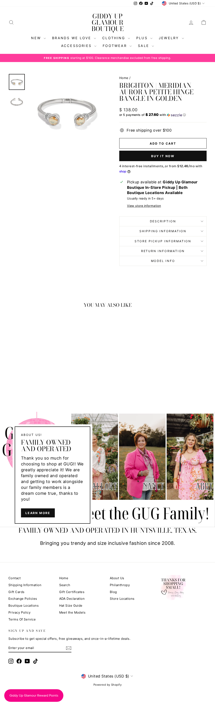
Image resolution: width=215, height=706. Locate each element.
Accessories (77, 46)
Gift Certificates (72, 592)
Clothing (114, 38)
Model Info (163, 261)
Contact (14, 578)
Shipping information (162, 231)
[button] (163, 115)
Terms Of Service (22, 619)
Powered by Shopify (107, 684)
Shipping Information (24, 585)
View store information (144, 205)
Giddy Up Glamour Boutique (108, 22)
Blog (113, 592)
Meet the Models (72, 612)
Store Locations (122, 599)
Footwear (115, 46)
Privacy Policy (19, 612)
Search (64, 585)
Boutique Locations (23, 606)
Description (163, 221)
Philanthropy (120, 585)
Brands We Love (72, 38)
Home (123, 78)
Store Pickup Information (163, 241)
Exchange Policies (22, 599)
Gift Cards (16, 592)
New (37, 38)
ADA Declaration (72, 599)
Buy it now (163, 156)
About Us (117, 578)
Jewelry (170, 38)
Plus (142, 38)
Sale (144, 46)
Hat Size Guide (71, 606)
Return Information (163, 251)
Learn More (37, 513)
